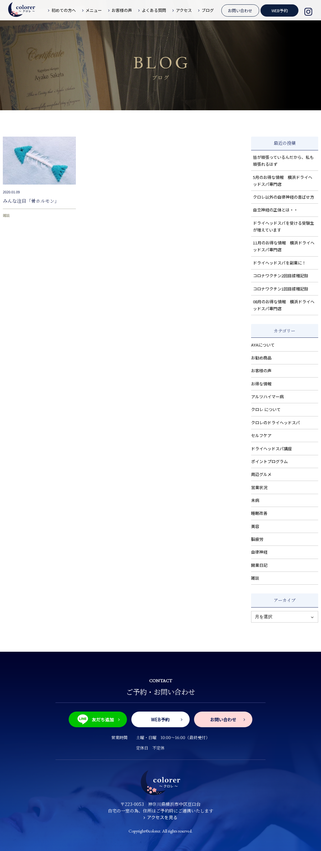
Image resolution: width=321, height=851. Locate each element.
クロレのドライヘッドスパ (275, 423)
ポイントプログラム (269, 461)
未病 (255, 500)
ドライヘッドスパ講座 (271, 449)
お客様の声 (261, 370)
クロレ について (266, 409)
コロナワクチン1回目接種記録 (280, 289)
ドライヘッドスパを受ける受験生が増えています (283, 226)
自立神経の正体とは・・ (275, 210)
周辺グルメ (261, 474)
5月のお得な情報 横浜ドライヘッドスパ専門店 (282, 180)
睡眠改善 (259, 513)
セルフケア (261, 435)
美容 (255, 526)
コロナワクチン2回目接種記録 (280, 276)
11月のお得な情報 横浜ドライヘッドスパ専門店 (283, 246)
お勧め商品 (261, 358)
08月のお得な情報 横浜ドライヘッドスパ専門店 (283, 305)
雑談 (6, 215)
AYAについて (263, 345)
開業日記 (259, 565)
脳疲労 (257, 539)
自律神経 (259, 552)
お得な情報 (261, 384)
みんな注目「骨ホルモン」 (31, 200)
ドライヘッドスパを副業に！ (279, 263)
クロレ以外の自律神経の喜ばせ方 (283, 197)
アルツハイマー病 (267, 396)
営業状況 (259, 487)
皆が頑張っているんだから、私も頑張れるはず (283, 160)
